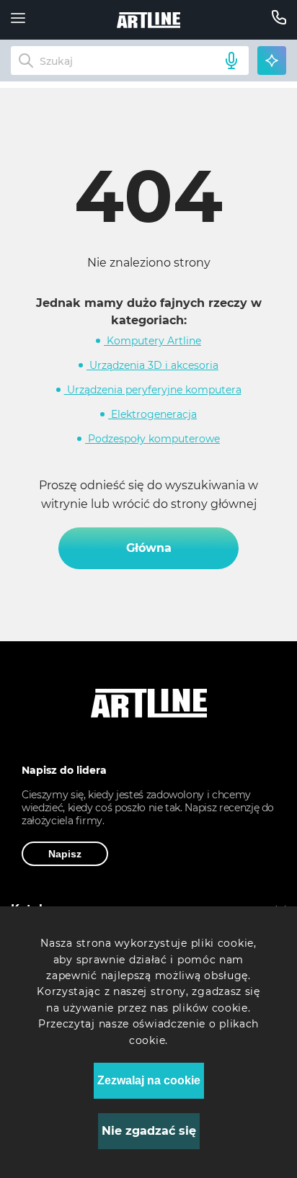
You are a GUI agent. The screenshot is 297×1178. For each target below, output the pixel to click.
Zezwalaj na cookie (148, 1080)
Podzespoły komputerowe (152, 438)
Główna (149, 548)
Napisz (64, 854)
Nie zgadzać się (149, 1131)
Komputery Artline (152, 340)
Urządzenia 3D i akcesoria (152, 365)
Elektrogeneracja (152, 414)
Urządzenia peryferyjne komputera (152, 389)
